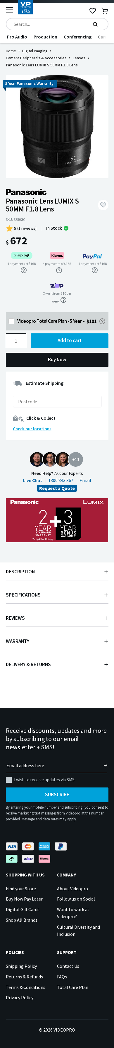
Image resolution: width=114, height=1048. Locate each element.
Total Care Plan (72, 987)
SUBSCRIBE (57, 794)
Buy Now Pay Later (24, 899)
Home (11, 50)
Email (85, 480)
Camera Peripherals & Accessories (36, 58)
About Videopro (72, 888)
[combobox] (57, 24)
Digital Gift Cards (22, 909)
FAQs (62, 977)
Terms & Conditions (25, 987)
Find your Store (21, 888)
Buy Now (57, 359)
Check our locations (32, 428)
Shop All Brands (21, 920)
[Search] (95, 24)
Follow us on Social (76, 899)
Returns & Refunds (24, 977)
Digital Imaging (35, 50)
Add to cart (70, 340)
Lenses (79, 58)
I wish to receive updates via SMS (44, 779)
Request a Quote (57, 488)
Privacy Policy (19, 997)
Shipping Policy (21, 966)
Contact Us (68, 966)
